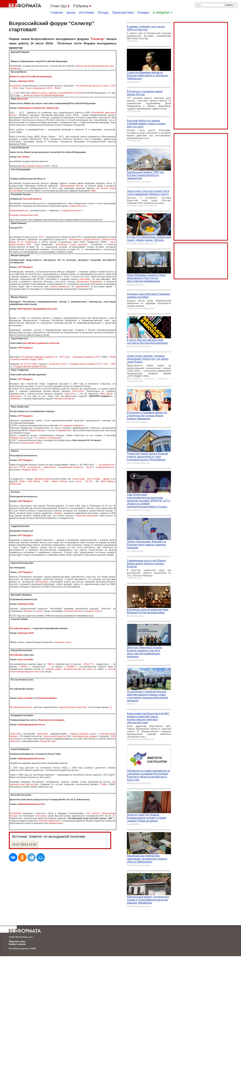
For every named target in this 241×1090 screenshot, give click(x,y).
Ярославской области (33, 166)
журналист (42, 734)
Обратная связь (17, 941)
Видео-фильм (37, 430)
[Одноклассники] (22, 857)
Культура (84, 279)
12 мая (16, 93)
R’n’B (22, 467)
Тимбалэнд (15, 484)
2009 (14, 88)
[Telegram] (31, 857)
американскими (42, 479)
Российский (15, 85)
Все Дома (23, 157)
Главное (56, 12)
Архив (70, 12)
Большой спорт (63, 642)
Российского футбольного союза (92, 85)
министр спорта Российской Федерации (44, 95)
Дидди (106, 479)
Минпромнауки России (71, 186)
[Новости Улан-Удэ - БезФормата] (21, 4)
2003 (49, 88)
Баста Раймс (93, 479)
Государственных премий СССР (85, 364)
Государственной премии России (29, 366)
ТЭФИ (103, 784)
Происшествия (123, 12)
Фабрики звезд (17, 438)
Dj (110, 707)
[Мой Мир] (40, 857)
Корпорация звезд (31, 443)
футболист (27, 707)
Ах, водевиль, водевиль (71, 425)
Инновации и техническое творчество (38, 108)
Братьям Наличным (87, 515)
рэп (112, 465)
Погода (103, 12)
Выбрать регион (17, 944)
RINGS (24, 666)
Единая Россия (77, 206)
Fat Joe (89, 481)
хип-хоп (13, 467)
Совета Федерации (35, 88)
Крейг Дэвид (107, 481)
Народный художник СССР (86, 357)
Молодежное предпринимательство (37, 309)
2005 (113, 85)
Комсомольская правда (51, 720)
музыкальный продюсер (71, 467)
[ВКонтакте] (13, 857)
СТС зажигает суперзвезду (47, 438)
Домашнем (81, 286)
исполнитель (34, 467)
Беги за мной (25, 659)
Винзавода (41, 582)
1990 (40, 359)
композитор (50, 467)
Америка (15, 398)
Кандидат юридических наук (24, 215)
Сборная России (73, 611)
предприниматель (105, 467)
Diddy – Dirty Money (29, 481)
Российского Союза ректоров (71, 244)
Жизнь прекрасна (60, 286)
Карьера (15, 741)
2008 (57, 88)
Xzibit (46, 481)
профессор (15, 68)
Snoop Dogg (78, 479)
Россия (27, 611)
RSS (33, 948)
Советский (15, 734)
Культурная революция (89, 281)
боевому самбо (53, 669)
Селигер (97, 39)
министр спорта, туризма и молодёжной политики (56, 93)
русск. (79, 481)
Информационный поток (31, 724)
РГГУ (41, 237)
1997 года (64, 357)
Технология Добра (46, 698)
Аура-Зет (69, 393)
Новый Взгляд (47, 741)
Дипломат (16, 396)
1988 (34, 364)
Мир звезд (106, 393)
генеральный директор (54, 736)
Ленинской (54, 364)
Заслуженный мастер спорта (78, 669)
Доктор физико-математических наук (95, 66)
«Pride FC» (88, 664)
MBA (93, 191)
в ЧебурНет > (163, 12)
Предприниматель (19, 210)
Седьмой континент (71, 210)
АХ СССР (25, 364)
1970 (105, 364)
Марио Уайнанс (60, 481)
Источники (86, 12)
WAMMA (71, 666)
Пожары (143, 12)
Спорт (39, 611)
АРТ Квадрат (25, 267)
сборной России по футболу (73, 707)
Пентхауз (78, 391)
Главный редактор (79, 734)
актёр (89, 467)
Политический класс (49, 821)
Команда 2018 (25, 81)
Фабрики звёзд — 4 (32, 469)
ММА (50, 664)
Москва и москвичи (64, 398)
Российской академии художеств (38, 357)
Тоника (58, 513)
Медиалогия (56, 823)
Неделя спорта (93, 611)
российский (104, 465)
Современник (63, 430)
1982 (113, 364)
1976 (63, 364)
